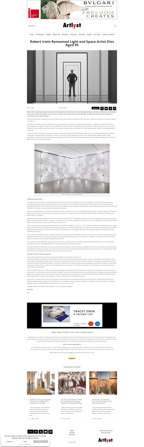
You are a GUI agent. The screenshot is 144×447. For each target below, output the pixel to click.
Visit (28, 292)
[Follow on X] (41, 432)
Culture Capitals (108, 34)
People (48, 34)
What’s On (56, 34)
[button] (115, 25)
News (32, 34)
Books (89, 34)
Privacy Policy (105, 433)
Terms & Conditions (105, 431)
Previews (82, 34)
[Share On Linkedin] (106, 108)
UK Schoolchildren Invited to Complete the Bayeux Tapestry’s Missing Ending (71, 401)
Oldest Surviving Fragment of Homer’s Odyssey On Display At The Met (40, 401)
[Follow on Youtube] (46, 432)
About (72, 431)
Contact (72, 433)
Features (73, 34)
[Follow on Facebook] (36, 432)
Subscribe (31, 26)
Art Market (40, 34)
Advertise (72, 435)
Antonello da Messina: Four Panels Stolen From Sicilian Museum (102, 401)
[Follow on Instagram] (50, 432)
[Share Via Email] (114, 108)
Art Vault (97, 34)
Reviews (65, 34)
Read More (30, 289)
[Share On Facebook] (102, 108)
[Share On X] (110, 108)
